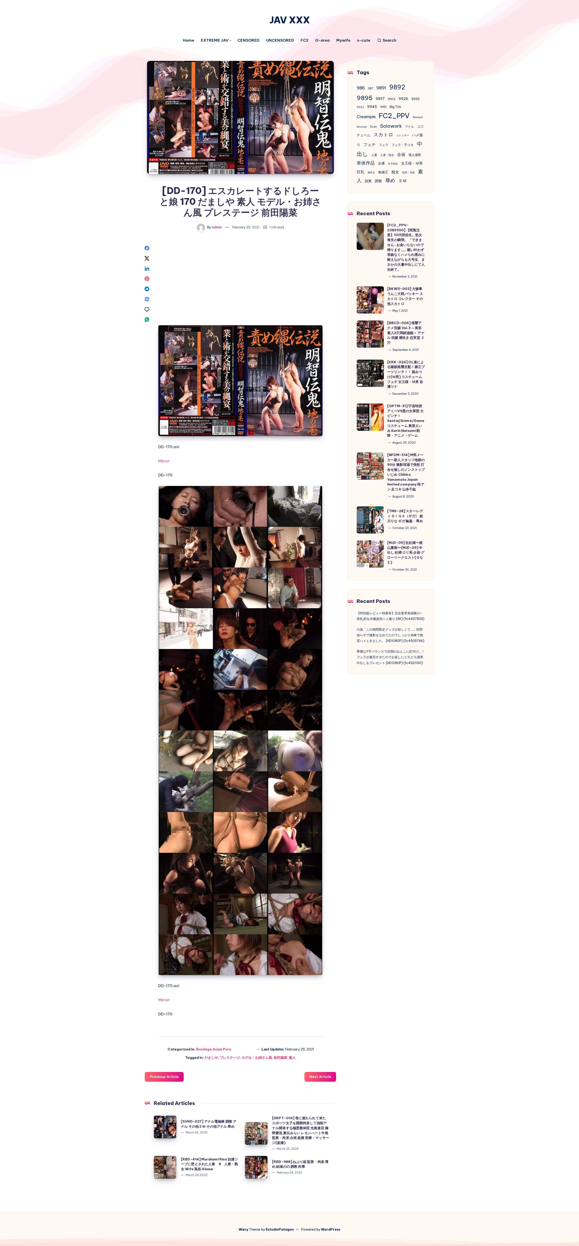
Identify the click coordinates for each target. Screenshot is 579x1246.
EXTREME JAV (214, 40)
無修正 (383, 172)
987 (370, 88)
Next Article (320, 1076)
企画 (401, 154)
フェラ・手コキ (403, 145)
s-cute (363, 40)
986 (361, 88)
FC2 (304, 40)
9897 (380, 98)
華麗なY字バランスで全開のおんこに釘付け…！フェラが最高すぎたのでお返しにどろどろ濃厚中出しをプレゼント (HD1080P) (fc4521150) (391, 657)
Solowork (391, 126)
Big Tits (395, 107)
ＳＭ (403, 180)
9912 (391, 99)
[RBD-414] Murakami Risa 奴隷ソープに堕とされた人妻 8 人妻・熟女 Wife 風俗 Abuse (209, 1164)
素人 (292, 1057)
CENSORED (248, 40)
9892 (397, 87)
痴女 (395, 172)
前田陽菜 (280, 1057)
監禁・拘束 (408, 172)
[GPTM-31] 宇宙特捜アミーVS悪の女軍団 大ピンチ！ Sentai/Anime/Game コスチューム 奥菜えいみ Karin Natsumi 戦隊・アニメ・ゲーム (406, 421)
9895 (365, 98)
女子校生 (393, 163)
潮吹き (371, 172)
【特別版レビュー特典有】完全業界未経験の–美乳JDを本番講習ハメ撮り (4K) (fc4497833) (390, 616)
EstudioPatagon (280, 1229)
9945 (372, 106)
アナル (409, 126)
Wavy (243, 1229)
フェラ (383, 145)
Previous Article (164, 1076)
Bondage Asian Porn (213, 1049)
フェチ (369, 144)
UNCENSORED (280, 40)
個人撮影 (414, 155)
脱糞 (368, 181)
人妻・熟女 (387, 155)
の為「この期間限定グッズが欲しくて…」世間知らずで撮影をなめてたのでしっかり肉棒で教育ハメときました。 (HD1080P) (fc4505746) (390, 635)
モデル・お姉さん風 (257, 1057)
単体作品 (366, 163)
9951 (383, 107)
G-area (322, 40)
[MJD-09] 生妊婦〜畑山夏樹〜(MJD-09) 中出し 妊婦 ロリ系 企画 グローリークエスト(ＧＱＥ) (405, 552)
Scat (373, 126)
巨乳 (360, 172)
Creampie (366, 116)
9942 (360, 107)
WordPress (330, 1229)
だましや (211, 1057)
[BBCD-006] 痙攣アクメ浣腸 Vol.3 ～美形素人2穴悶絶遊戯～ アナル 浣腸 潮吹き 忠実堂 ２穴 (406, 333)
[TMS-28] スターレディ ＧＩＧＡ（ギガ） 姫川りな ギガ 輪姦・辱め (405, 516)
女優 (381, 163)
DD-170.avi (168, 446)
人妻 (374, 155)
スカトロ (383, 135)
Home (188, 40)
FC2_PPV (394, 116)
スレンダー (402, 135)
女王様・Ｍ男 (412, 163)
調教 (378, 181)
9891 (381, 88)
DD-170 (165, 475)
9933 (415, 99)
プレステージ (230, 1057)
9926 (403, 98)
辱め (390, 180)
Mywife (343, 40)
